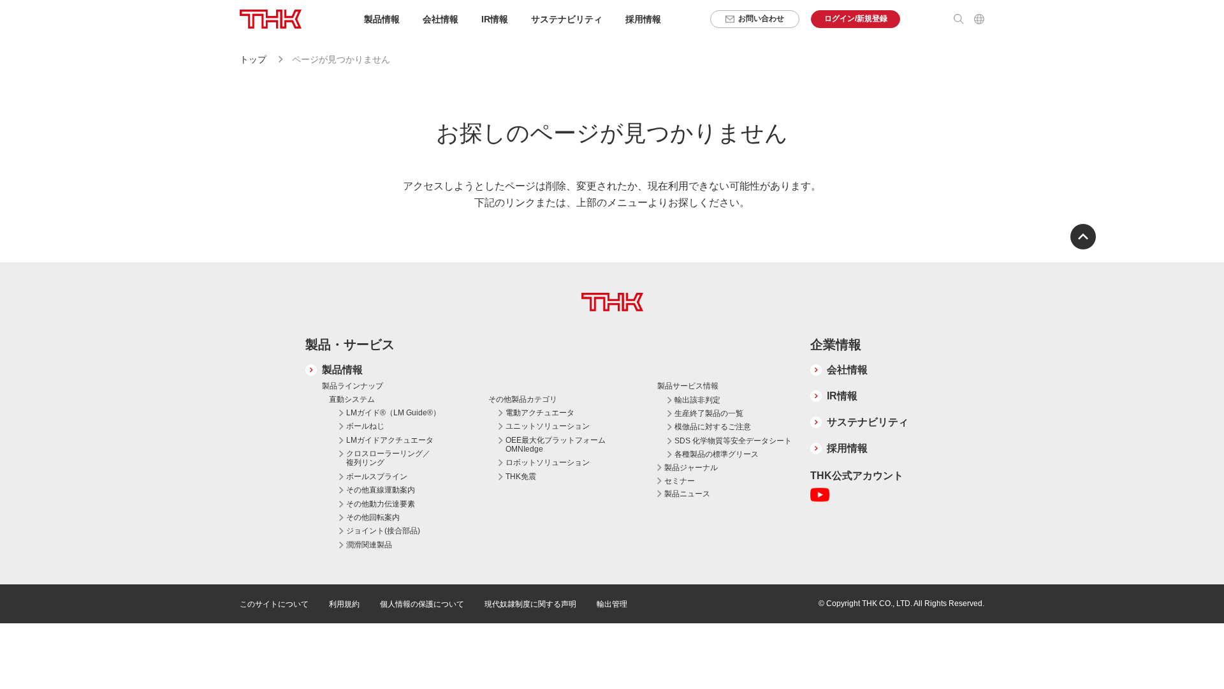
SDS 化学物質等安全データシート (733, 440)
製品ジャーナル (691, 467)
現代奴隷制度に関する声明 (530, 604)
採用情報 (643, 19)
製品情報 (342, 369)
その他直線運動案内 (380, 489)
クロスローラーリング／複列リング (388, 458)
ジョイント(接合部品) (383, 530)
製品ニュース (687, 493)
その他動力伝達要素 (380, 504)
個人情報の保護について (422, 604)
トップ (253, 59)
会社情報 (847, 369)
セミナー (679, 481)
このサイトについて (274, 604)
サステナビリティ (867, 422)
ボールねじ (365, 426)
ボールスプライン (376, 476)
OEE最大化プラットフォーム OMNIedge (556, 445)
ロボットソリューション (548, 462)
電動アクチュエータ (540, 412)
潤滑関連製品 (369, 544)
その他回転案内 (373, 517)
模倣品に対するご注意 (712, 426)
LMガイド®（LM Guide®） (393, 412)
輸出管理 (612, 604)
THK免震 (521, 476)
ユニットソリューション (548, 426)
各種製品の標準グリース (716, 454)
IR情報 (842, 395)
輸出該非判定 (697, 400)
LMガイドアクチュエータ (389, 440)
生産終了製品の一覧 (708, 413)
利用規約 (344, 604)
